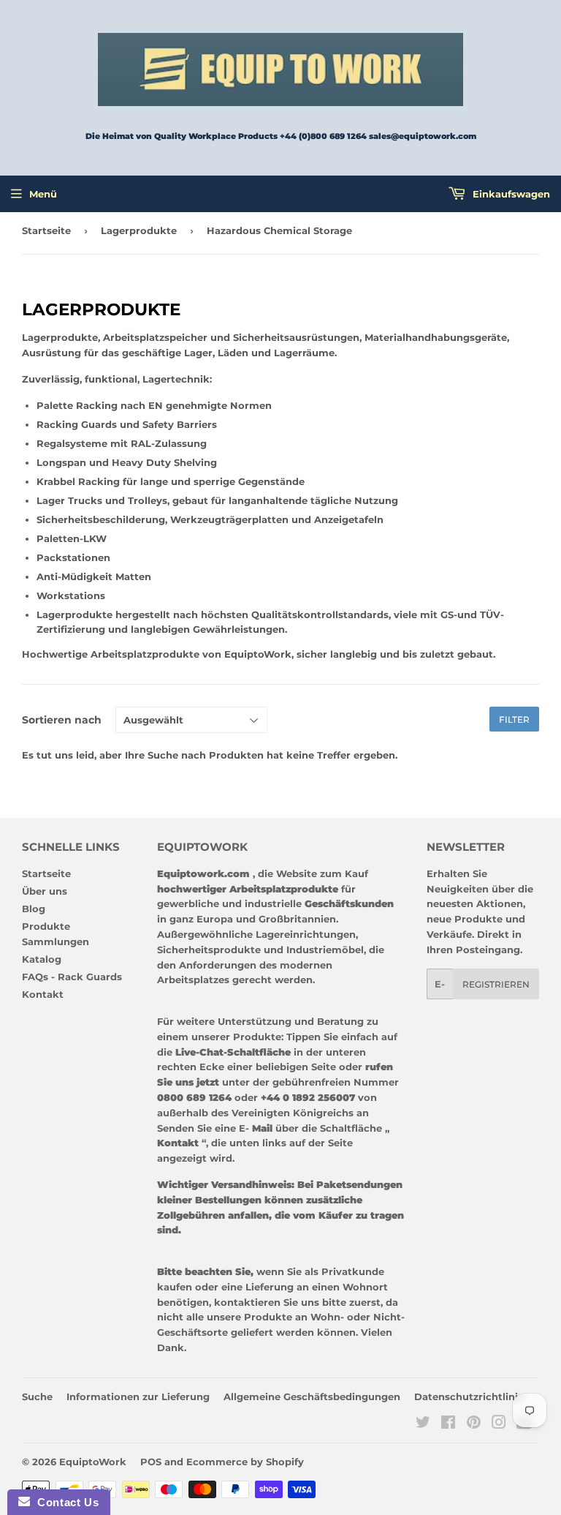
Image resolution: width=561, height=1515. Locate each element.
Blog (33, 908)
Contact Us (64, 1502)
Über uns (44, 891)
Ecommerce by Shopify (245, 1461)
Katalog (41, 959)
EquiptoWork (92, 1461)
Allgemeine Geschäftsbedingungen (312, 1396)
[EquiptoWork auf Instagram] (499, 1424)
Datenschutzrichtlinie (469, 1396)
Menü (43, 194)
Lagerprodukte (139, 230)
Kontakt (43, 994)
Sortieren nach (62, 719)
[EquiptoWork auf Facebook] (448, 1424)
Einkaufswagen (510, 194)
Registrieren (496, 984)
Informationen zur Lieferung (138, 1396)
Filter (514, 719)
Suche (37, 1396)
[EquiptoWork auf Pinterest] (473, 1424)
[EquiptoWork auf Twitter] (423, 1424)
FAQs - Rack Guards (72, 976)
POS (150, 1461)
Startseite (46, 230)
